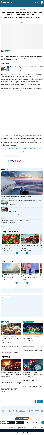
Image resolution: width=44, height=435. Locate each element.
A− (39, 50)
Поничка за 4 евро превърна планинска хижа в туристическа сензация (10, 338)
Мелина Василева (7, 50)
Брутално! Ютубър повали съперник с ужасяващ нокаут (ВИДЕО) (31, 345)
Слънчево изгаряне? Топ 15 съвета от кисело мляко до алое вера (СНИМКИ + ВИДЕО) (10, 389)
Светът (24, 9)
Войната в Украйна (23, 5)
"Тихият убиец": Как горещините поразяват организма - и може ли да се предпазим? (11, 383)
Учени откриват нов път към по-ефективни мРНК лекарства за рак (32, 373)
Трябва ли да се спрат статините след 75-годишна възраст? (32, 387)
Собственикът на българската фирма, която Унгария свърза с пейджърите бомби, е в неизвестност (26, 67)
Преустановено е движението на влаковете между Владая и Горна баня (16, 220)
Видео (29, 5)
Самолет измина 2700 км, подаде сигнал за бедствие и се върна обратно (16, 196)
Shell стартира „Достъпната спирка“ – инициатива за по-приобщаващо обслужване (25, 207)
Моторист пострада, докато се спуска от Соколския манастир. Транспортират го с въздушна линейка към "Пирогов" (20, 215)
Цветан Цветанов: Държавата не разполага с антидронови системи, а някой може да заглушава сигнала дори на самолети (30, 276)
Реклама (5, 427)
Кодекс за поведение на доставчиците (22, 428)
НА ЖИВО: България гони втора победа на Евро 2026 (31, 337)
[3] (37, 2)
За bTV (1, 428)
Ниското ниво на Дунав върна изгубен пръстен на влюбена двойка (16, 224)
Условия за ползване (34, 428)
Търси (40, 401)
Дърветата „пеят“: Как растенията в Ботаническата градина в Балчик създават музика (10, 247)
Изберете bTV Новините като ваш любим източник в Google (22, 148)
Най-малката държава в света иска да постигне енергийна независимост (9, 353)
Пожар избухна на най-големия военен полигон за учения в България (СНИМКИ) (24, 200)
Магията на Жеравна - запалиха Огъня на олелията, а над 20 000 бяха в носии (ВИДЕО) (11, 374)
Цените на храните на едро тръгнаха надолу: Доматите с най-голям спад (9, 347)
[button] (17, 253)
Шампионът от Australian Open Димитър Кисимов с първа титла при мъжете (32, 351)
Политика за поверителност (11, 428)
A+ (42, 50)
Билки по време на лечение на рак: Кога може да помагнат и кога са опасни (32, 381)
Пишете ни (41, 428)
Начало (20, 9)
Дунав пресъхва (16, 5)
